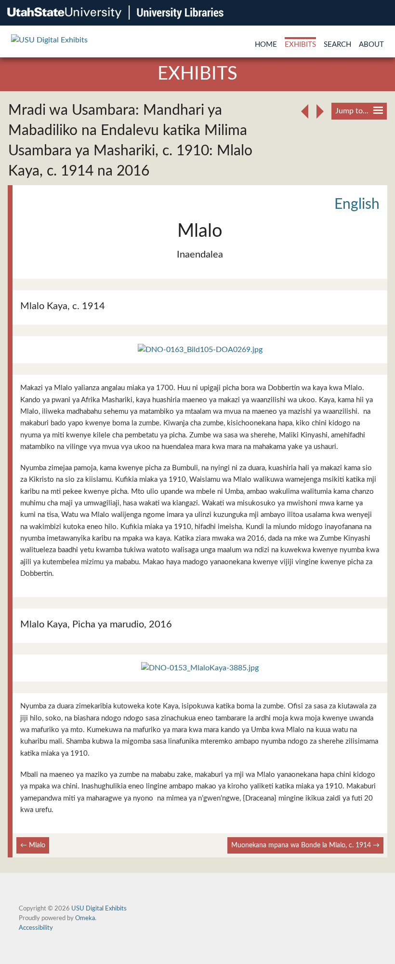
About (371, 44)
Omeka (85, 918)
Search (337, 44)
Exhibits (300, 44)
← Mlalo (32, 845)
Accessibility (36, 928)
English (357, 204)
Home (266, 44)
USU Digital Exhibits (99, 908)
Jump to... (352, 111)
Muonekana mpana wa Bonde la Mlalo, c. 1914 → (305, 845)
